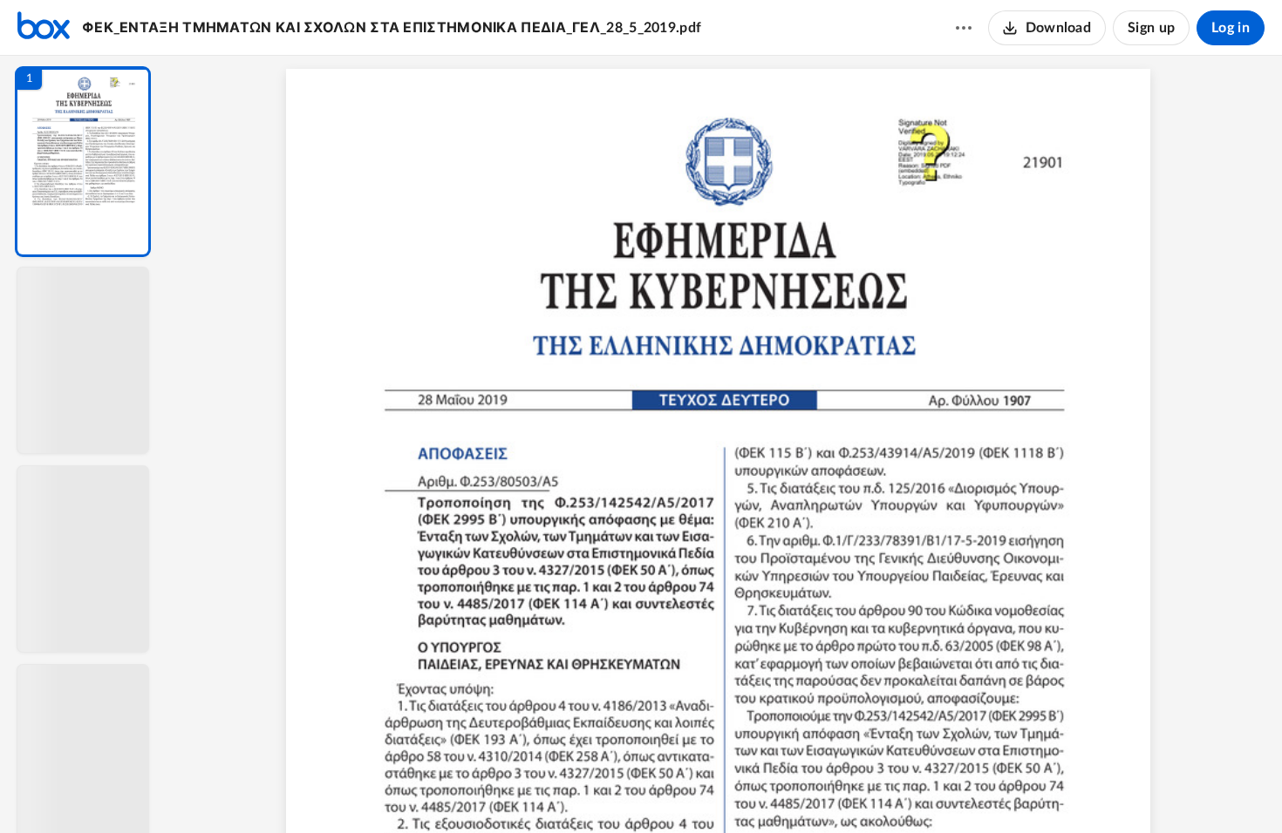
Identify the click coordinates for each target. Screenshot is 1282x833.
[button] (82, 161)
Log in (1230, 28)
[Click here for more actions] (963, 27)
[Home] (43, 27)
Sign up (1151, 28)
